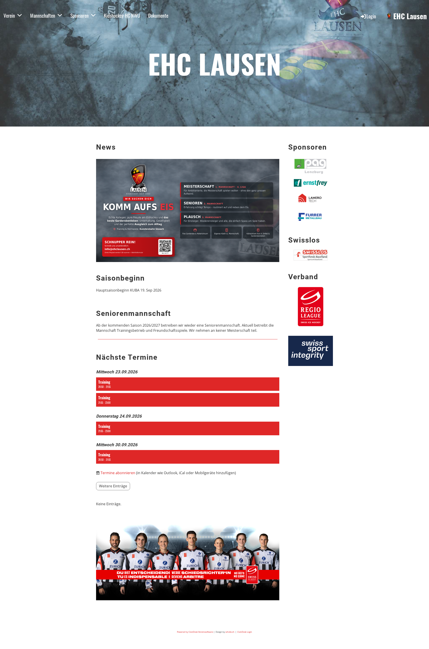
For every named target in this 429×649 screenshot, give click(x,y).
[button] (187, 384)
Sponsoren (79, 15)
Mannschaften (42, 15)
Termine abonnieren (118, 472)
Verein (9, 15)
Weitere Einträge (113, 486)
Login (371, 16)
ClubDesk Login (244, 631)
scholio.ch (229, 631)
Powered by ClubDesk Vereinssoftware (195, 631)
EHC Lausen (410, 16)
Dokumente (158, 15)
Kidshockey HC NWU (122, 15)
